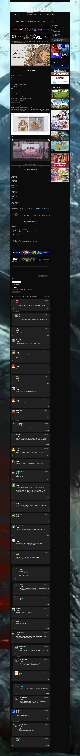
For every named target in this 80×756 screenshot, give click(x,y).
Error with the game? (56, 34)
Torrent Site (22, 14)
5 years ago (46, 300)
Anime (30, 0)
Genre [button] (30, 14)
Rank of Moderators (56, 30)
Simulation (42, 0)
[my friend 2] (60, 70)
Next (47, 263)
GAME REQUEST (62, 14)
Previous (15, 263)
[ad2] (59, 160)
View (60, 93)
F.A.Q (36, 169)
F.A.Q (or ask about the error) (58, 29)
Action (22, 0)
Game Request (38, 168)
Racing (34, 0)
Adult (26, 0)
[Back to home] (40, 7)
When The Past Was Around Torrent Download (41, 247)
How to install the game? (57, 33)
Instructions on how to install (43, 208)
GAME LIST (54, 14)
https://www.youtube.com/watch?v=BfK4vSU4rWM (26, 544)
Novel (62, 0)
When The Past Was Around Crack (18, 245)
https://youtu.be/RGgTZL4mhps (22, 715)
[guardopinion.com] (60, 66)
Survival (58, 0)
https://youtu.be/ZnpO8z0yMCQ (22, 624)
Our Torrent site (55, 35)
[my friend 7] (60, 82)
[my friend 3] (60, 73)
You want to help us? (56, 31)
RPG (38, 0)
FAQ (48, 14)
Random (42, 14)
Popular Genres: (15, 0)
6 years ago (46, 328)
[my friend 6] (60, 77)
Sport (47, 0)
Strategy (52, 0)
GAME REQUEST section (58, 40)
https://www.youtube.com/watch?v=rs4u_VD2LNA (25, 332)
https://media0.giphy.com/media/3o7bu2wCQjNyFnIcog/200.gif (28, 557)
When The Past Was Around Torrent (25, 247)
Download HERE (14, 174)
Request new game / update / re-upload (60, 27)
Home (15, 14)
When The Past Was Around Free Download (33, 245)
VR (65, 0)
